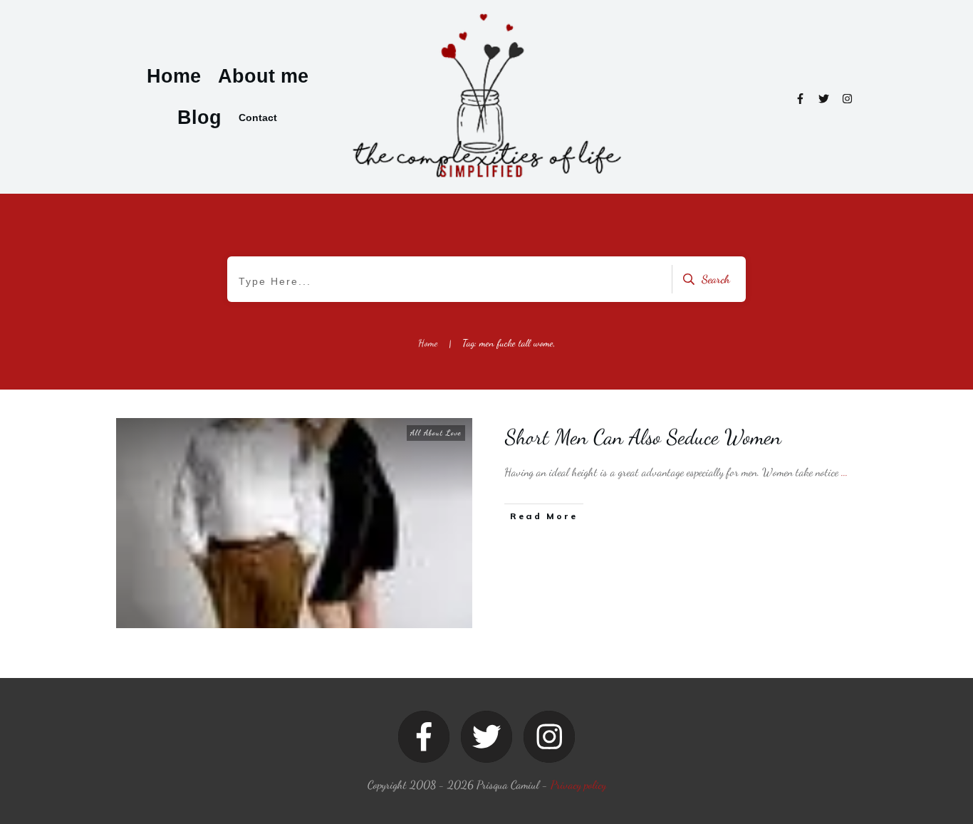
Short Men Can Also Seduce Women (643, 436)
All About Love (436, 432)
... (844, 472)
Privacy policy (578, 784)
